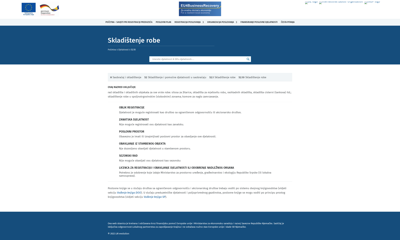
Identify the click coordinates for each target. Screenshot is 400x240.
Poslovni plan (163, 22)
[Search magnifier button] (248, 59)
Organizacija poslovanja (220, 22)
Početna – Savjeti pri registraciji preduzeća (128, 22)
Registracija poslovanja (188, 22)
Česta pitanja (288, 22)
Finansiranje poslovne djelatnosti (259, 22)
